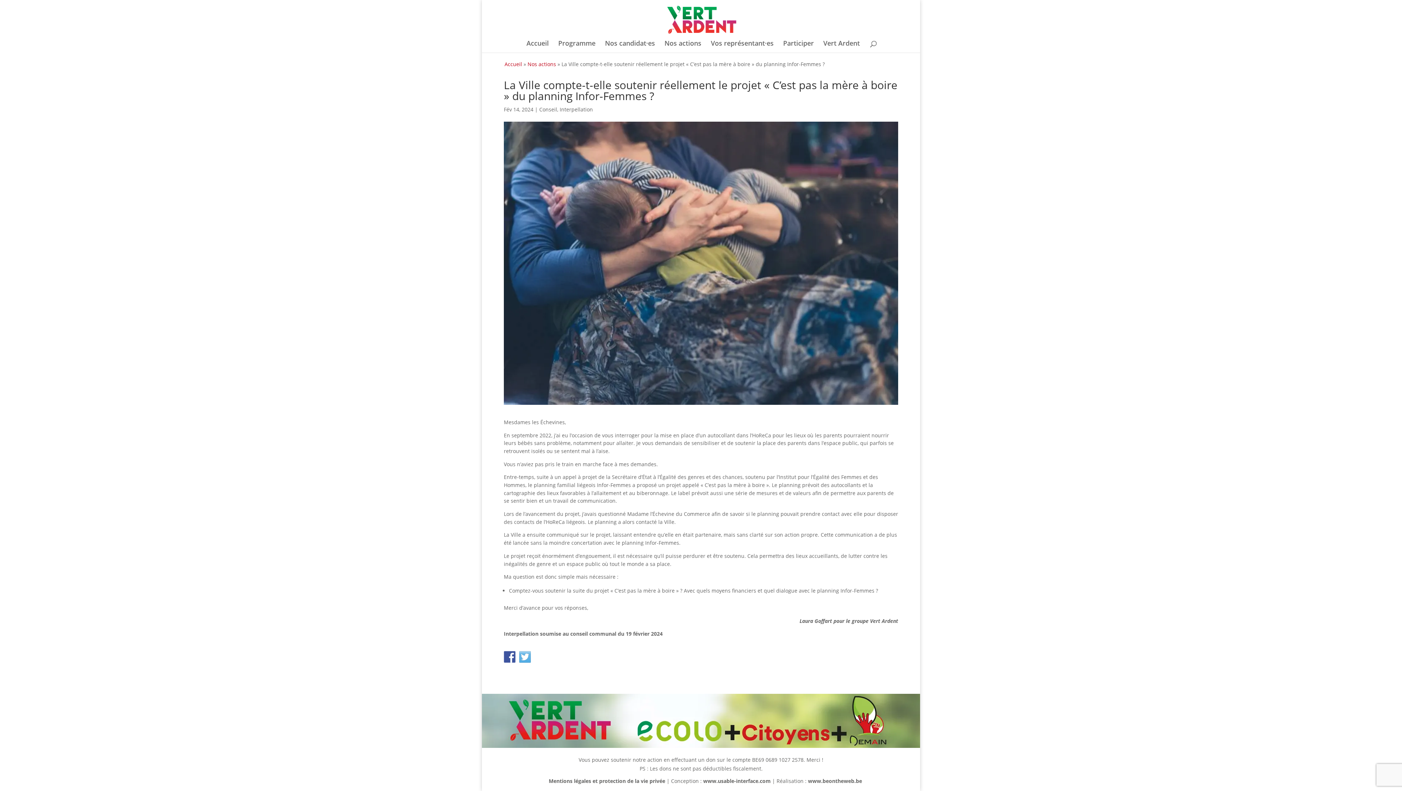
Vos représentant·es (742, 44)
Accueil (537, 44)
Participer (798, 44)
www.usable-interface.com (737, 780)
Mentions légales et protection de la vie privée (607, 780)
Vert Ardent (841, 44)
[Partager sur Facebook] (510, 657)
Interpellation (576, 109)
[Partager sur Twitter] (525, 657)
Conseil (548, 109)
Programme (576, 44)
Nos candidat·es (630, 44)
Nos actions (682, 44)
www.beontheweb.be (835, 780)
